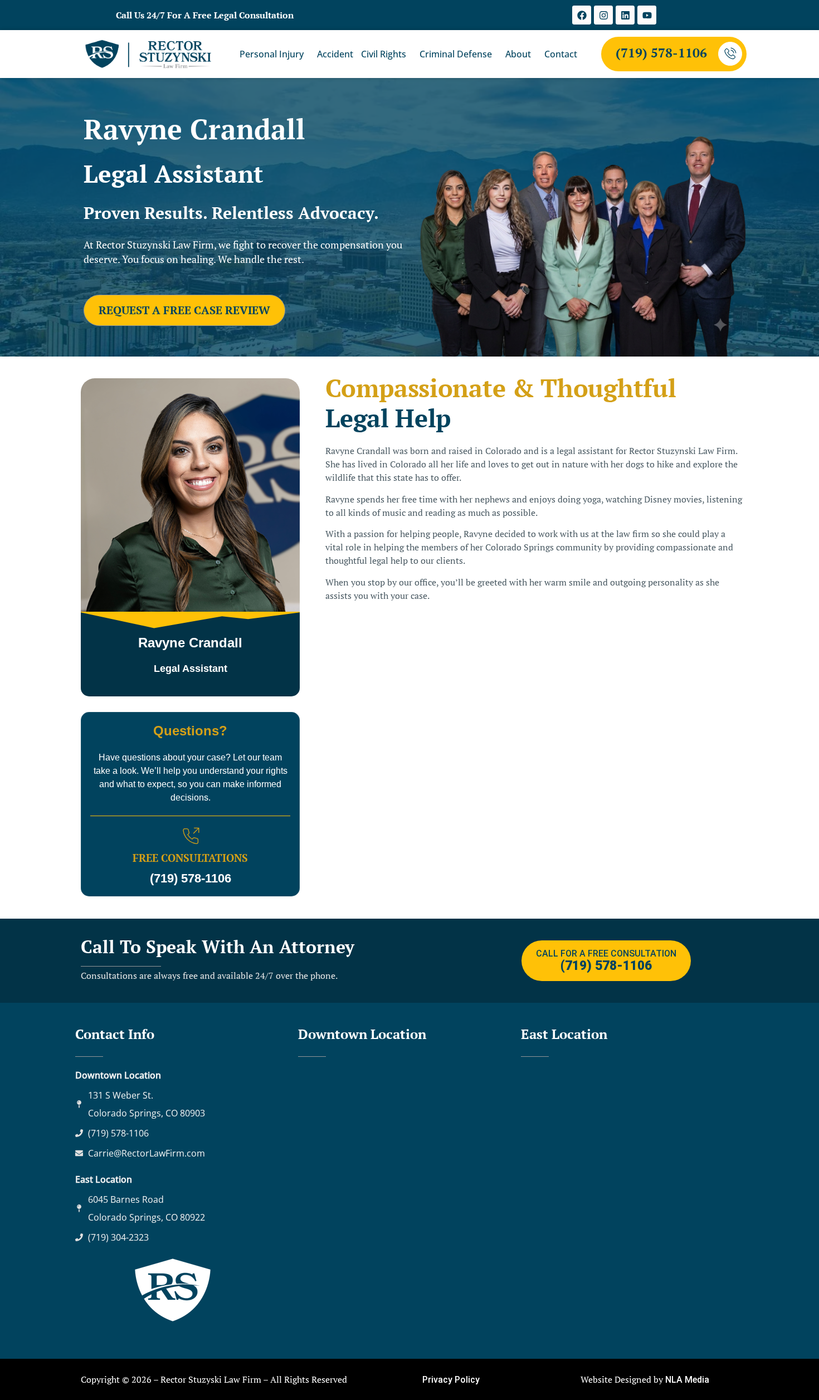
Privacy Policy (451, 1379)
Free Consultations (190, 858)
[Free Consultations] (190, 836)
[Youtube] (646, 15)
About (518, 54)
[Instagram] (603, 15)
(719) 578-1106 (661, 52)
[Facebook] (581, 15)
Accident (335, 54)
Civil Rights (383, 54)
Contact (560, 54)
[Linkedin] (625, 15)
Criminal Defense (456, 54)
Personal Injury (272, 54)
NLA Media (687, 1379)
